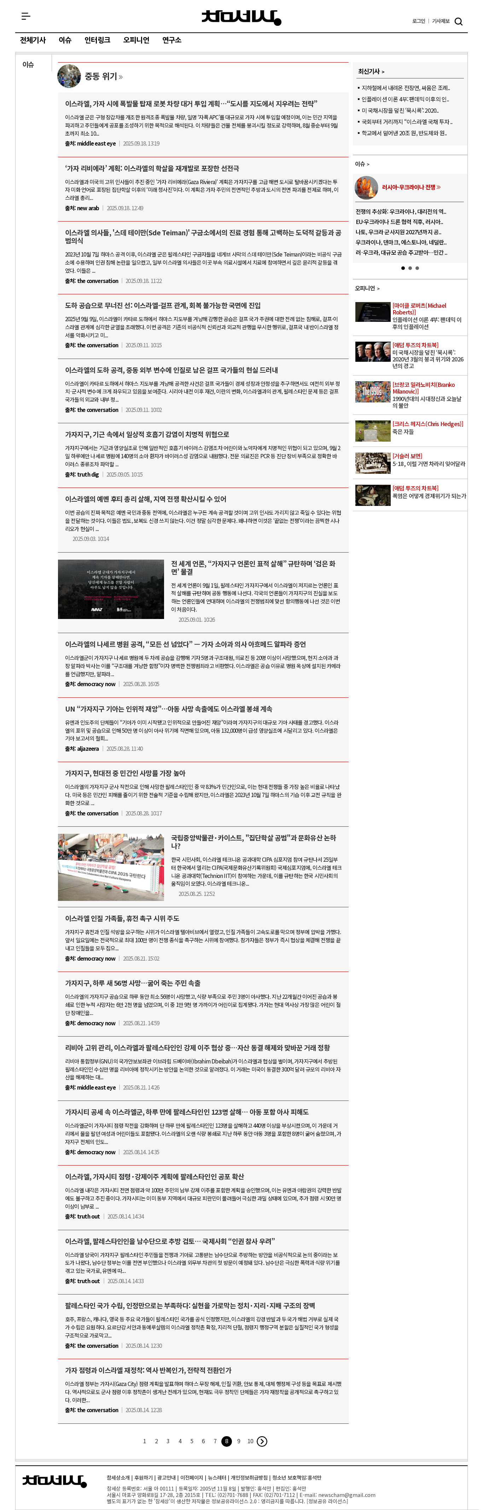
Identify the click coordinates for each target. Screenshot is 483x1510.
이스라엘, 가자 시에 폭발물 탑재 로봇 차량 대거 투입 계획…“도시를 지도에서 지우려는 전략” (191, 103)
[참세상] (55, 1481)
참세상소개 (118, 1477)
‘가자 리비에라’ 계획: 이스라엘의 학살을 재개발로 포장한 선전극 (152, 168)
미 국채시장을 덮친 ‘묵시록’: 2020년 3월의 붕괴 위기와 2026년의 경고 (427, 356)
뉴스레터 (217, 1477)
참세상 (241, 18)
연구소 (172, 40)
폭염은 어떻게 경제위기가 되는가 (429, 492)
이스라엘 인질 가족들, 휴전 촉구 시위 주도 (122, 918)
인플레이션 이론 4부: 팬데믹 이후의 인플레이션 (427, 316)
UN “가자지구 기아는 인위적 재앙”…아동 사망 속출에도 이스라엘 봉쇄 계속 (168, 709)
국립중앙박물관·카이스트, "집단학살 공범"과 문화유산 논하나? (253, 842)
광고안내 (166, 1477)
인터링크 (97, 40)
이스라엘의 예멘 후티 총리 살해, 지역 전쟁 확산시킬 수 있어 (145, 499)
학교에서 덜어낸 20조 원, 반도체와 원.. (404, 133)
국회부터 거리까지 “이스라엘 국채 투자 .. (407, 121)
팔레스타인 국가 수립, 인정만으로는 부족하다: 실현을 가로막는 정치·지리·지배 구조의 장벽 (190, 1305)
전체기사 (33, 40)
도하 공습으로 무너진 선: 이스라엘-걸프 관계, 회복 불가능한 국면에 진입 (163, 305)
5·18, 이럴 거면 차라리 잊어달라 (428, 460)
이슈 (65, 40)
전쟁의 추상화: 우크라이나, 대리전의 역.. (401, 211)
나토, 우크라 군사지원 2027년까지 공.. (399, 232)
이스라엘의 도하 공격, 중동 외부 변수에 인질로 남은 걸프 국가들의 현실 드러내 (171, 370)
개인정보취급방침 (249, 1477)
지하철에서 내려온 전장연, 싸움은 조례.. (406, 87)
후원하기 (143, 1477)
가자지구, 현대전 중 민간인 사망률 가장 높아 (125, 773)
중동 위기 (101, 76)
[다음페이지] (262, 1441)
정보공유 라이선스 (327, 1501)
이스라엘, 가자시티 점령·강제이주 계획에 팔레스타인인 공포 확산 (154, 1176)
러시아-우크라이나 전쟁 (408, 187)
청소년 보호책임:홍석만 (296, 1477)
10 (250, 1441)
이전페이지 (191, 1477)
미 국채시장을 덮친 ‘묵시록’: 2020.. (400, 110)
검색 (458, 21)
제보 (440, 21)
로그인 (418, 21)
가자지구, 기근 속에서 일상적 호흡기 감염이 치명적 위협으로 (147, 434)
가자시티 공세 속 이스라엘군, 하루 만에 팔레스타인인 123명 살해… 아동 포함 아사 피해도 (187, 1112)
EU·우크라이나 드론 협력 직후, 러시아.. (399, 221)
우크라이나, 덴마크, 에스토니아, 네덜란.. (401, 242)
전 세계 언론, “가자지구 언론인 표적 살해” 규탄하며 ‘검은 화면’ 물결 (253, 568)
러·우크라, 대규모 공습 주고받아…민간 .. (402, 252)
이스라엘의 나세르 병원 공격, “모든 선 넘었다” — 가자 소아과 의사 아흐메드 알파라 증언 (185, 644)
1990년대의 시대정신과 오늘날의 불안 (426, 395)
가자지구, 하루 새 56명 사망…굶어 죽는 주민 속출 (132, 983)
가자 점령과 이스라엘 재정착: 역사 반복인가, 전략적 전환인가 (148, 1370)
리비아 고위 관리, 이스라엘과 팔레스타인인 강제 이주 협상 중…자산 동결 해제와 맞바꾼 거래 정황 (197, 1047)
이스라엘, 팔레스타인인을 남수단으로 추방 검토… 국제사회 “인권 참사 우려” (170, 1241)
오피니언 (136, 40)
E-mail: (308, 1494)
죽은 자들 (428, 427)
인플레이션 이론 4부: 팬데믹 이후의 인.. (405, 99)
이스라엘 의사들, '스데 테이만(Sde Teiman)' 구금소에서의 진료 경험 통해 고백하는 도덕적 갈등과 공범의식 (203, 237)
